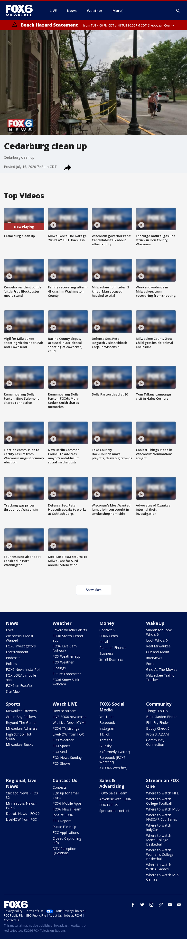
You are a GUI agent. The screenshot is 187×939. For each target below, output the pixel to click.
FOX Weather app (66, 656)
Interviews (154, 657)
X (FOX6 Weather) (113, 767)
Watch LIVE (65, 704)
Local (10, 630)
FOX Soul (60, 751)
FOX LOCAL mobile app (21, 677)
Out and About (157, 652)
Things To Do (157, 711)
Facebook (107, 722)
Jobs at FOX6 (63, 815)
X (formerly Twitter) (114, 751)
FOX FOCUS (108, 804)
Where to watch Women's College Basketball (160, 854)
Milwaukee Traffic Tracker (160, 677)
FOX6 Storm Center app (68, 638)
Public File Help (64, 826)
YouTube (106, 716)
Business (106, 653)
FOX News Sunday (67, 757)
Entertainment (17, 652)
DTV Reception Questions (64, 850)
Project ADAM (157, 734)
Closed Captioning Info (67, 840)
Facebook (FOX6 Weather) (112, 759)
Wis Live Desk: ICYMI (69, 722)
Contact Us (65, 780)
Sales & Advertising (111, 783)
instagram (151, 905)
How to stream (64, 711)
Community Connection (155, 742)
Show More (94, 590)
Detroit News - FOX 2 (23, 813)
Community (158, 704)
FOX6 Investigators (21, 646)
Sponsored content (114, 810)
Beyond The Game (21, 722)
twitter (142, 905)
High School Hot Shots (18, 736)
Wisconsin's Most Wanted (19, 638)
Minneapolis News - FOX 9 (21, 805)
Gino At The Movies (161, 669)
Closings (59, 668)
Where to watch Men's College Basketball (158, 840)
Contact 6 (107, 630)
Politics (11, 663)
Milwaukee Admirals (21, 728)
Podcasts (13, 657)
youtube (170, 905)
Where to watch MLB (163, 809)
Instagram (107, 728)
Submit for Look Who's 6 (159, 632)
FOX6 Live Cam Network (65, 648)
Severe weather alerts (70, 630)
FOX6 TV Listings (66, 728)
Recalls (104, 641)
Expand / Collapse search (178, 11)
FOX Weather (63, 662)
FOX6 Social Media (111, 707)
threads (161, 905)
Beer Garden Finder (161, 716)
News (12, 623)
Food (150, 663)
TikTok (104, 734)
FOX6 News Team (67, 809)
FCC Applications (66, 832)
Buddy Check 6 (157, 728)
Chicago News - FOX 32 (22, 795)
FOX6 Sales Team (113, 793)
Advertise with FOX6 (115, 799)
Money (106, 623)
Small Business (111, 659)
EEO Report (62, 821)
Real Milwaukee (158, 646)
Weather (62, 623)
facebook (133, 905)
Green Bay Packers (21, 716)
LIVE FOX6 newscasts (69, 716)
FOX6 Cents (108, 636)
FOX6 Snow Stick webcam (66, 681)
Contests (60, 787)
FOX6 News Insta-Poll (23, 669)
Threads (105, 740)
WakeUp (155, 623)
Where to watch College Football (159, 801)
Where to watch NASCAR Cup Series (161, 817)
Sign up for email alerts (66, 795)
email (179, 905)
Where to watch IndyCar (158, 827)
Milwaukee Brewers (21, 711)
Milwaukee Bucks (19, 744)
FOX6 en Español (19, 685)
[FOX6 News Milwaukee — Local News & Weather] (22, 10)
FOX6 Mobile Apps (67, 803)
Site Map (13, 691)
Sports (13, 704)
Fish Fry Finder (157, 722)
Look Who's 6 (157, 640)
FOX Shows (62, 763)
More (117, 10)
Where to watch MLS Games (162, 877)
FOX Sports (61, 746)
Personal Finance (112, 647)
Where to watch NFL (162, 793)
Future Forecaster (67, 674)
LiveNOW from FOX (68, 734)
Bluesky (105, 746)
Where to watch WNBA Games (158, 866)
